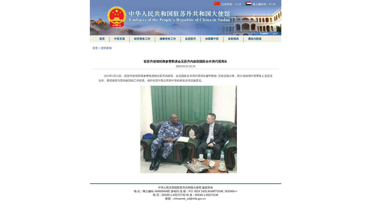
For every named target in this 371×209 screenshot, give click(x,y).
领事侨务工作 (168, 38)
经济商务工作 (142, 38)
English (264, 33)
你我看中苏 (212, 38)
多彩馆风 (233, 38)
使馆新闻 (106, 48)
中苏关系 (119, 38)
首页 (102, 38)
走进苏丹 (190, 38)
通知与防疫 (255, 38)
